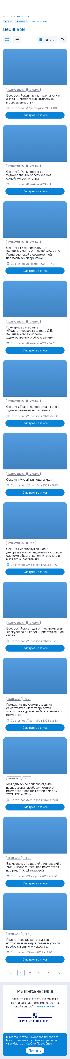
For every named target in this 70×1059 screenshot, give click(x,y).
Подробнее (44, 1043)
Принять (35, 1050)
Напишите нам (44, 1006)
